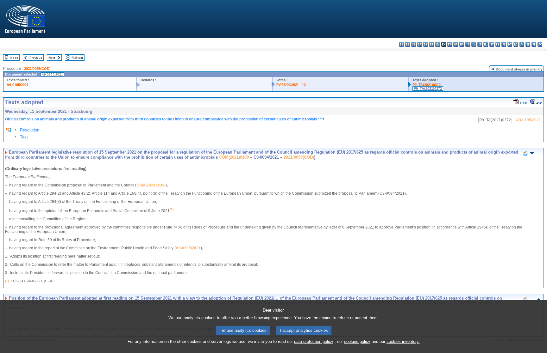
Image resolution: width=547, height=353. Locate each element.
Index (14, 57)
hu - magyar (485, 44)
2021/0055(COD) (37, 68)
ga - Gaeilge (455, 44)
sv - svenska (540, 44)
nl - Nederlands (497, 44)
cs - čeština (413, 44)
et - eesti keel (431, 44)
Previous (35, 57)
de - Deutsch (425, 44)
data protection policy (313, 341)
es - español (407, 44)
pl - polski (503, 44)
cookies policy (357, 341)
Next (51, 57)
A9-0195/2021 (17, 85)
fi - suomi (533, 44)
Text (24, 137)
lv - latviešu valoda (473, 44)
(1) (7, 281)
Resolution (29, 130)
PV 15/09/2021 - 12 (291, 85)
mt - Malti (491, 44)
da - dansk (419, 44)
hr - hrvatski (461, 44)
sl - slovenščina (527, 44)
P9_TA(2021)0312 (426, 85)
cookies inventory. (403, 341)
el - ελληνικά (437, 44)
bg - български (401, 44)
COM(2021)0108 (234, 157)
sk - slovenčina (521, 44)
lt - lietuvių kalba (479, 44)
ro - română (515, 44)
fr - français (449, 44)
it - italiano (467, 44)
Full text (77, 57)
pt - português (509, 44)
